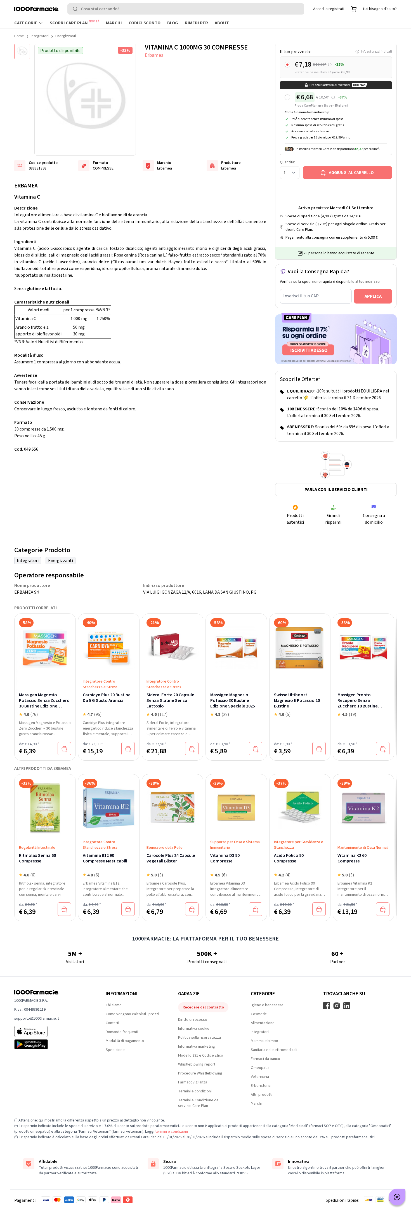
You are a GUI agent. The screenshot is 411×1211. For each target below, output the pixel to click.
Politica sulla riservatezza (199, 1037)
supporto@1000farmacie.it (36, 1018)
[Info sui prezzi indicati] (330, 65)
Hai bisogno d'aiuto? (380, 9)
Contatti (112, 1023)
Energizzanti (65, 36)
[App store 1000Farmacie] (51, 1031)
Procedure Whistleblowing (200, 1073)
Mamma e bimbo (264, 1041)
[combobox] (185, 9)
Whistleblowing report (196, 1064)
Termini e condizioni (195, 1091)
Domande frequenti (122, 1032)
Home (19, 36)
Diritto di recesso (192, 1019)
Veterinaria (260, 1077)
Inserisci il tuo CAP (301, 296)
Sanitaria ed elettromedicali (274, 1050)
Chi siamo (114, 1005)
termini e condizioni (171, 1131)
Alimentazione (263, 1023)
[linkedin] (346, 1005)
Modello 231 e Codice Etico (200, 1055)
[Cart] (354, 9)
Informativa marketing (196, 1046)
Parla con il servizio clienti (336, 489)
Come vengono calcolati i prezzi (132, 1014)
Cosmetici (259, 1014)
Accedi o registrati (328, 9)
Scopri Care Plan (74, 22)
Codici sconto (144, 23)
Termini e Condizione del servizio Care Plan (198, 1103)
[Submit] (76, 9)
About (222, 23)
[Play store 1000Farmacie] (51, 1044)
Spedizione (115, 1050)
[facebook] (326, 1005)
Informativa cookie (193, 1028)
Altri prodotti (261, 1094)
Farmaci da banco (265, 1059)
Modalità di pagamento (125, 1041)
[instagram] (336, 1005)
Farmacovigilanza (192, 1082)
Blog (172, 23)
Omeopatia (260, 1068)
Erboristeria (261, 1085)
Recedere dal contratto (203, 1007)
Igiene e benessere (267, 1005)
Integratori (40, 36)
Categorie (25, 23)
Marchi (114, 23)
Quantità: (287, 162)
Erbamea (154, 55)
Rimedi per (196, 23)
